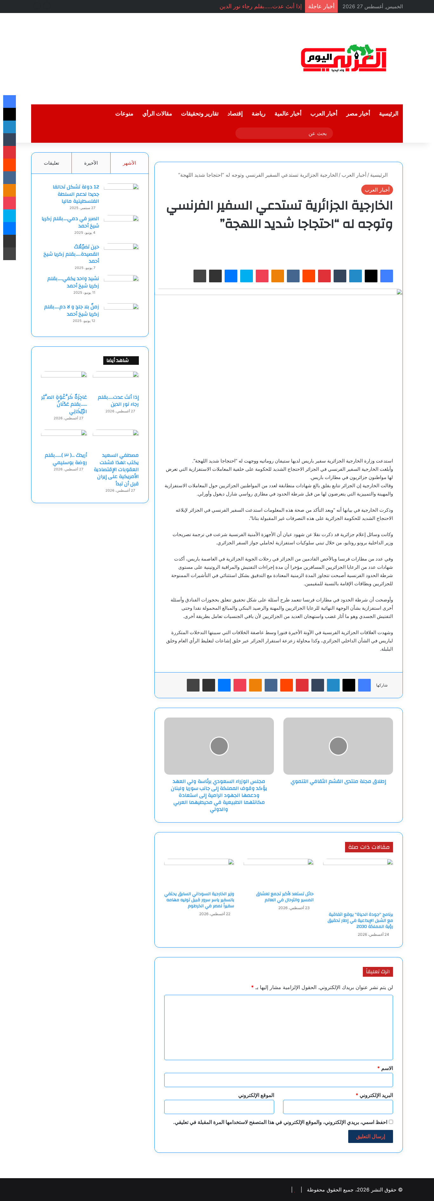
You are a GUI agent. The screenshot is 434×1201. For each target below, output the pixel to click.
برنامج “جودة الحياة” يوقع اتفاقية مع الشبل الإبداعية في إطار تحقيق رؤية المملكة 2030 (360, 920)
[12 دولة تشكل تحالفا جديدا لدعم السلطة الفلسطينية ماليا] (121, 195)
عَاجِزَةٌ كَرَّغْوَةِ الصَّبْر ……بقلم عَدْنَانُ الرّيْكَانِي (64, 404)
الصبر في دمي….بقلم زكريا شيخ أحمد (70, 222)
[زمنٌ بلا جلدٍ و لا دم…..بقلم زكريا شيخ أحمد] (121, 315)
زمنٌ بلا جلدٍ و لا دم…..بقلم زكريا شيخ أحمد (71, 310)
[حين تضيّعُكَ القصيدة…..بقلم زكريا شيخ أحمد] (121, 255)
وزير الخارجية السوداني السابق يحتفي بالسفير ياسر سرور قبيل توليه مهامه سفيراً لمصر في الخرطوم (199, 900)
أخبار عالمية (288, 114)
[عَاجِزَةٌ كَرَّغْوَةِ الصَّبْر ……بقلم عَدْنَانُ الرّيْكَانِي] (64, 380)
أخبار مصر (358, 114)
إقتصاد (235, 114)
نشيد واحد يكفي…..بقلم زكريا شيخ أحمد (73, 282)
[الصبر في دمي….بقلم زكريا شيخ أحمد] (121, 227)
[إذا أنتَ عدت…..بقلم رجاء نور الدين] (116, 380)
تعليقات (51, 163)
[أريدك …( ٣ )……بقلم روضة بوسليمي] (64, 439)
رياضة (259, 114)
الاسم (385, 1068)
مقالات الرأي (157, 114)
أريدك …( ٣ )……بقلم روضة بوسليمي (66, 458)
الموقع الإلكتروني (256, 1095)
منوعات (124, 114)
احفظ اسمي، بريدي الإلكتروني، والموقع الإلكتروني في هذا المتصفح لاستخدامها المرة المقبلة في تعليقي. (280, 1122)
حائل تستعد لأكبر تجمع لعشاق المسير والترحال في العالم (285, 897)
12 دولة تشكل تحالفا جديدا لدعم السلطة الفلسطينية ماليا (76, 194)
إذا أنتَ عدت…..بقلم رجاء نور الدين (261, 6)
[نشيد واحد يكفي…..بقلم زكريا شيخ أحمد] (121, 287)
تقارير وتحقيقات (200, 114)
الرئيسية (388, 114)
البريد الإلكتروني (374, 1095)
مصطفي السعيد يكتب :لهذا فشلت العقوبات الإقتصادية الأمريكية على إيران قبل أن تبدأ (116, 469)
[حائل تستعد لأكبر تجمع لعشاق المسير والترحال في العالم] (279, 873)
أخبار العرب (323, 114)
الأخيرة (91, 163)
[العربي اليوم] (344, 59)
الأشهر (129, 163)
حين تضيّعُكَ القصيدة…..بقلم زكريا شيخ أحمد (71, 254)
